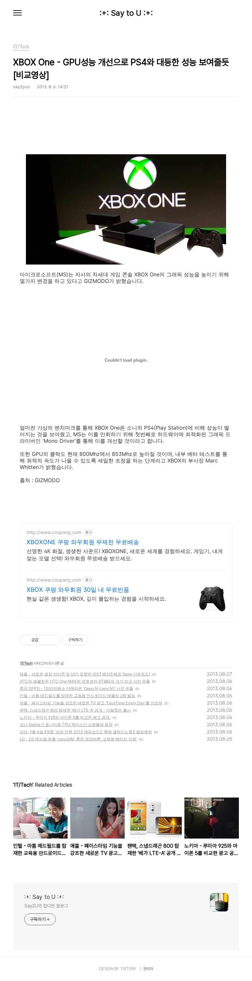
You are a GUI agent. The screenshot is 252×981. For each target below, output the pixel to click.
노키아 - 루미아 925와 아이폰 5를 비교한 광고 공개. (65, 717)
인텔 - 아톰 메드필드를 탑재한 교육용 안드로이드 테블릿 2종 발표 (77, 695)
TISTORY (128, 969)
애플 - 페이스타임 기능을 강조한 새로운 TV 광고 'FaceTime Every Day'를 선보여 (91, 702)
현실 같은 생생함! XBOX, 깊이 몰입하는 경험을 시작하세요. (96, 598)
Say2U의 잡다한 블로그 (46, 905)
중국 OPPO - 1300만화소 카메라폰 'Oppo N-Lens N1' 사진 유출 (76, 688)
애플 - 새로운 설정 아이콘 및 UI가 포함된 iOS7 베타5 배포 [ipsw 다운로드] (85, 674)
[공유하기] (44, 640)
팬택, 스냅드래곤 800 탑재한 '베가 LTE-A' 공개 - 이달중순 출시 (75, 710)
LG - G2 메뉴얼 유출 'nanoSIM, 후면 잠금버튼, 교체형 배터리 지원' (78, 738)
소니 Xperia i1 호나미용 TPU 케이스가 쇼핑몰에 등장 (66, 724)
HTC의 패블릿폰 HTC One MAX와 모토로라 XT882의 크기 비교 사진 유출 (85, 681)
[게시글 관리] (53, 640)
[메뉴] (17, 13)
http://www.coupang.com (54, 532)
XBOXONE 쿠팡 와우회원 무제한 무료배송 (83, 542)
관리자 (148, 969)
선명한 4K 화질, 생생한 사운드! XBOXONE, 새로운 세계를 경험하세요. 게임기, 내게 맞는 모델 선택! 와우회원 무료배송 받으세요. (125, 555)
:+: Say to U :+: (126, 13)
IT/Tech (26, 663)
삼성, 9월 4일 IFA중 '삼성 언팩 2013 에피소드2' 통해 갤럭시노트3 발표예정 (86, 731)
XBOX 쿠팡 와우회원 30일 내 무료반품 (78, 589)
